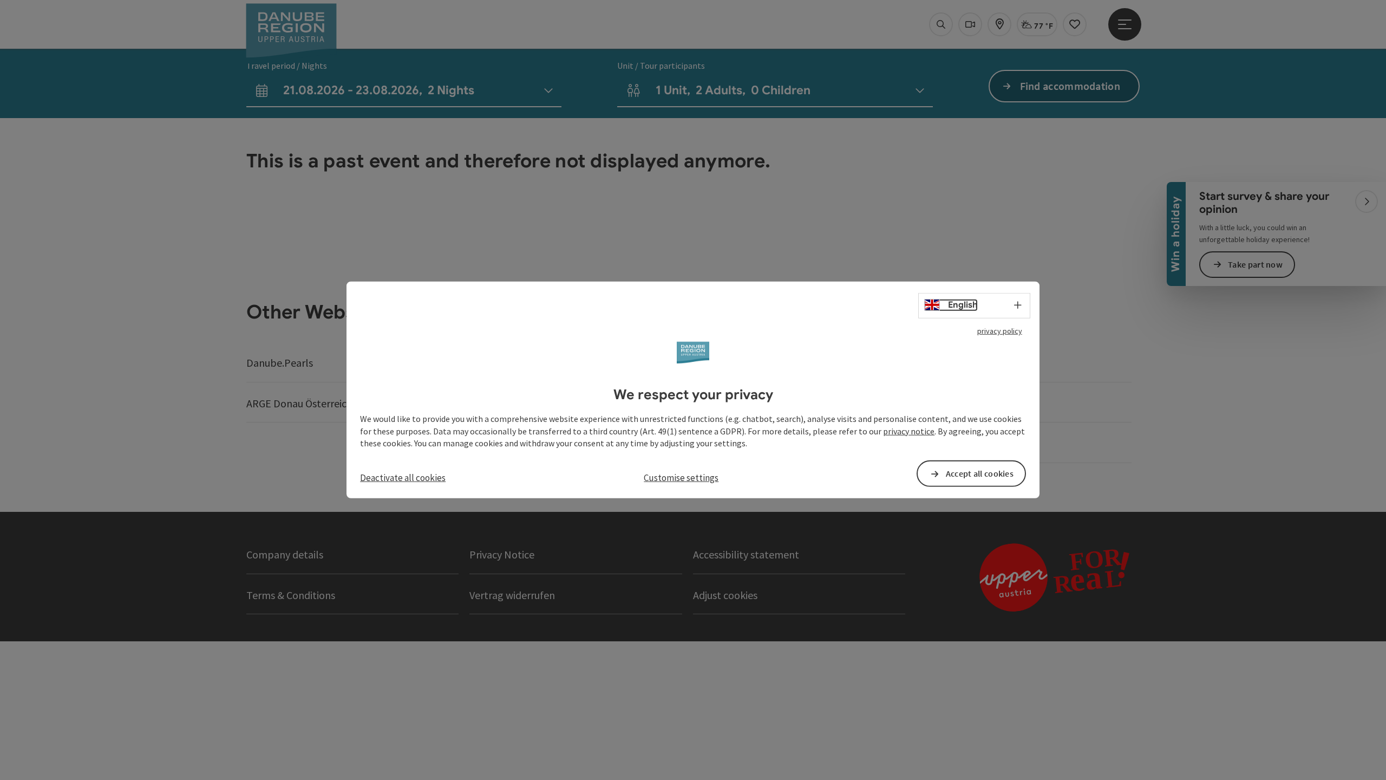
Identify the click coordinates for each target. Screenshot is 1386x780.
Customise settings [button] (681, 478)
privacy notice (908, 430)
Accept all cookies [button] (980, 473)
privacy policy (999, 331)
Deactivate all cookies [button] (403, 478)
